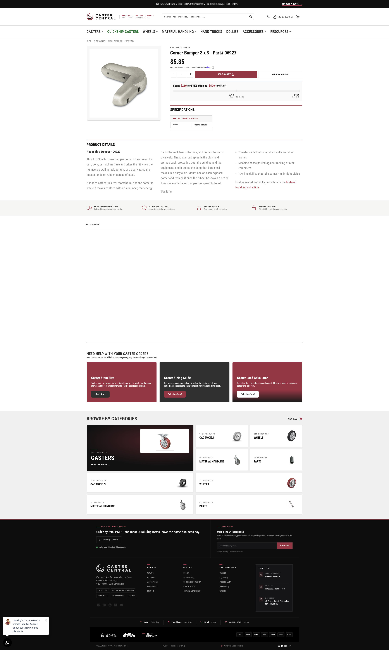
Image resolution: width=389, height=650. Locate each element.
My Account (152, 586)
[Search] (251, 16)
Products (151, 577)
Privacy (164, 646)
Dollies (232, 32)
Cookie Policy (189, 586)
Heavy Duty (224, 586)
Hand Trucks (211, 32)
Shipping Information (192, 582)
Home (89, 41)
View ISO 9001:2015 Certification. (110, 584)
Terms (173, 646)
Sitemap (182, 646)
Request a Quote (280, 74)
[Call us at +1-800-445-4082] (268, 16)
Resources (279, 32)
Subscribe (284, 546)
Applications (152, 582)
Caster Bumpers (99, 41)
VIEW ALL (292, 418)
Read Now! (100, 394)
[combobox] (208, 17)
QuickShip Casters (123, 32)
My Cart (150, 591)
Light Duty (223, 577)
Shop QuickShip (111, 540)
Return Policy (188, 577)
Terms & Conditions (191, 591)
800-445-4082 (272, 576)
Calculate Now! (175, 394)
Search (186, 573)
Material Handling (178, 32)
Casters (94, 32)
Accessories (253, 32)
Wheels (149, 32)
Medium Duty (225, 582)
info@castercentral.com (275, 588)
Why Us (150, 573)
